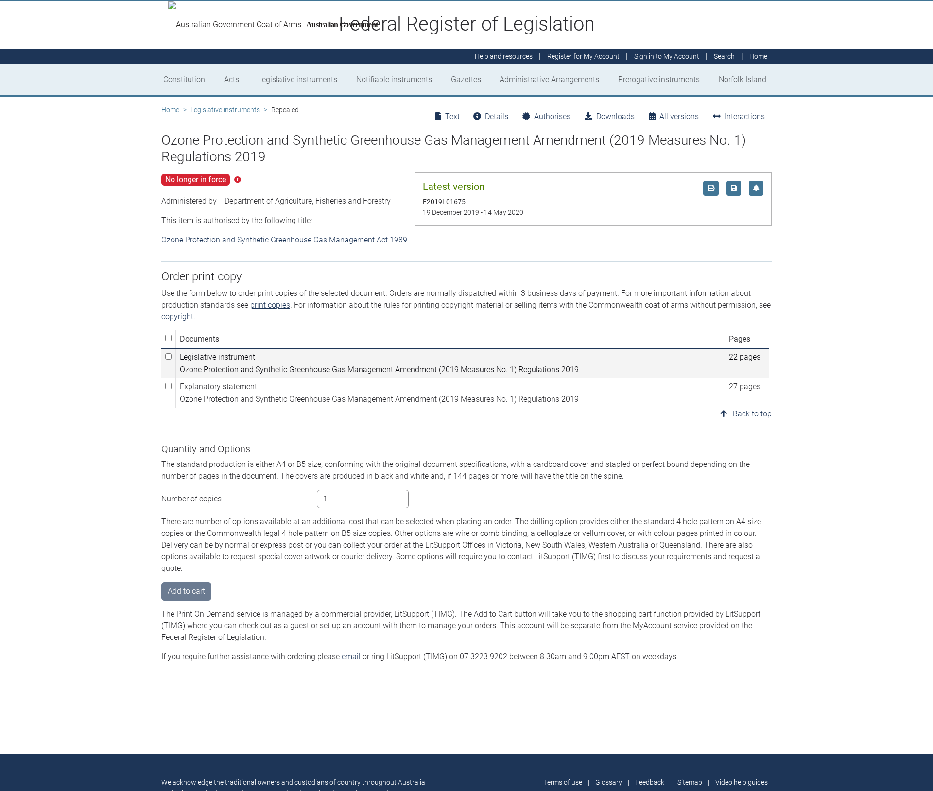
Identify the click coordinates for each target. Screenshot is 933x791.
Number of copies (191, 498)
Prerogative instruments (659, 79)
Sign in (666, 56)
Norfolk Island (742, 79)
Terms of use (563, 782)
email (351, 656)
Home (170, 110)
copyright (177, 316)
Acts (231, 79)
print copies (270, 305)
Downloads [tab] (615, 116)
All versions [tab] (679, 116)
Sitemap (689, 782)
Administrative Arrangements (549, 79)
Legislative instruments (297, 79)
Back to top (751, 413)
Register (583, 56)
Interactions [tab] (745, 116)
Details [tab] (496, 116)
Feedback (649, 782)
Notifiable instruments (394, 79)
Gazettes (466, 79)
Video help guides (741, 782)
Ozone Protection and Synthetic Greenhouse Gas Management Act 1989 (284, 239)
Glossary (608, 782)
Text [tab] (452, 116)
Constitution (184, 79)
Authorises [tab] (552, 116)
